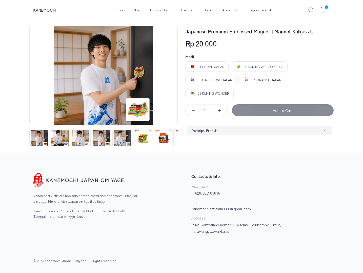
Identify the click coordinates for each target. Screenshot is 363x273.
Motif (189, 56)
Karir (208, 9)
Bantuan (188, 9)
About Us (230, 9)
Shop (118, 9)
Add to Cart (283, 110)
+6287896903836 (205, 193)
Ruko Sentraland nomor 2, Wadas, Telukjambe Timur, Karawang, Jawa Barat (236, 228)
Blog (136, 9)
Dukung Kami (160, 9)
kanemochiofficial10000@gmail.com (221, 209)
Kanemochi (44, 10)
